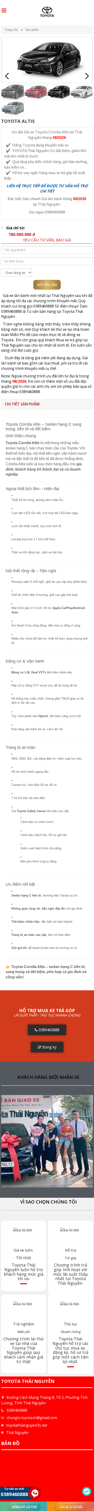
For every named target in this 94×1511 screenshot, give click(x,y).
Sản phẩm (32, 30)
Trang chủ (11, 30)
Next (86, 76)
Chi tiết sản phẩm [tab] (22, 404)
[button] (47, 1030)
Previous (8, 76)
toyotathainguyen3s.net (26, 1425)
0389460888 (17, 1410)
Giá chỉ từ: (15, 227)
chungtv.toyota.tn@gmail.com (32, 1417)
